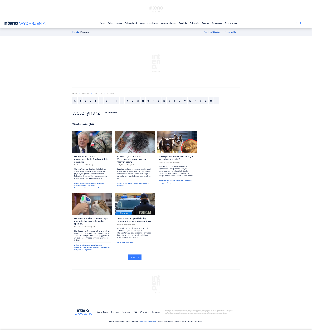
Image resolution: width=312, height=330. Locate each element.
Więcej (133, 257)
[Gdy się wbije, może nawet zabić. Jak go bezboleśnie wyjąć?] (177, 146)
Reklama (156, 312)
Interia (74, 93)
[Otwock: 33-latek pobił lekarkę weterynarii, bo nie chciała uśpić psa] (135, 208)
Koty (90, 250)
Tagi (95, 93)
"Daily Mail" (120, 185)
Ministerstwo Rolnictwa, (88, 183)
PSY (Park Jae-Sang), (81, 250)
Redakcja (183, 23)
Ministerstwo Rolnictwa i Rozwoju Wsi (87, 188)
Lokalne (119, 23)
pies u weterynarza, (103, 247)
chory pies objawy (165, 183)
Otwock (133, 242)
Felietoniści (194, 23)
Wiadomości (111, 112)
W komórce (144, 312)
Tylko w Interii (131, 23)
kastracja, (98, 245)
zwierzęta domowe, (89, 247)
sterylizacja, (91, 245)
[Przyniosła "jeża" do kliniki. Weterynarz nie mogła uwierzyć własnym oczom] (135, 147)
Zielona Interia (231, 23)
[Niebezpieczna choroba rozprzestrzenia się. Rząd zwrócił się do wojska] (92, 147)
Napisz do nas (102, 312)
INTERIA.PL (170, 321)
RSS (135, 312)
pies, (168, 180)
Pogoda (75, 32)
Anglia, (125, 183)
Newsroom (126, 312)
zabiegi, (84, 245)
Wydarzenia (85, 93)
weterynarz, (101, 183)
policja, (119, 242)
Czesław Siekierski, (80, 185)
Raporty (205, 23)
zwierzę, (119, 183)
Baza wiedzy (217, 23)
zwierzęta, (162, 180)
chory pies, (188, 180)
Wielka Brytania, (133, 183)
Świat (110, 23)
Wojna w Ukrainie (168, 23)
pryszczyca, (91, 185)
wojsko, (76, 183)
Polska (102, 23)
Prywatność (152, 321)
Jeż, (149, 183)
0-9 (211, 100)
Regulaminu (143, 321)
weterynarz (86, 112)
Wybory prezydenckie (149, 23)
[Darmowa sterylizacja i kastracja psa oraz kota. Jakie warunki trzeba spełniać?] (92, 209)
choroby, (173, 180)
